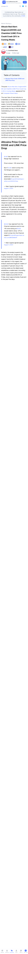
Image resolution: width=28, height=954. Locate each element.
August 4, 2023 (8, 188)
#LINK (9, 168)
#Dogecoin (17, 235)
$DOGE (6, 224)
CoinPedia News (13, 50)
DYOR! (23, 16)
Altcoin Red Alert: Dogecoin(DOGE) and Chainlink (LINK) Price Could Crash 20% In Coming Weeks (13, 89)
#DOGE (19, 228)
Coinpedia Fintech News (10, 93)
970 (7, 6)
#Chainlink (18, 179)
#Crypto (12, 179)
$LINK (6, 156)
